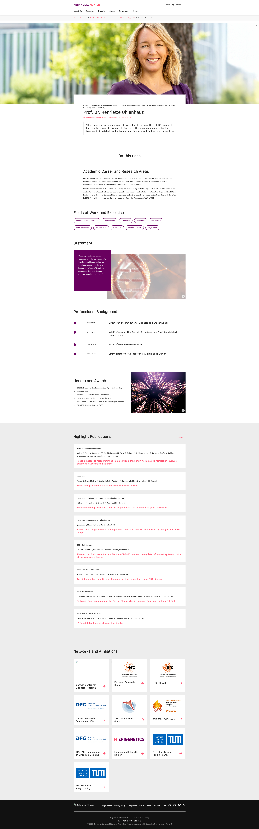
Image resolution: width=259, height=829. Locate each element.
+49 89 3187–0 (126, 821)
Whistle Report (145, 806)
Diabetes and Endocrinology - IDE (123, 18)
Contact (157, 806)
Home (76, 18)
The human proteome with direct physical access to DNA (107, 485)
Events (136, 11)
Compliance (132, 806)
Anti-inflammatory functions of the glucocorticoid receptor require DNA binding (119, 579)
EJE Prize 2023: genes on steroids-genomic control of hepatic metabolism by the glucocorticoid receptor (128, 531)
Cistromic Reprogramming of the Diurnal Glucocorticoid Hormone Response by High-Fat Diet (126, 601)
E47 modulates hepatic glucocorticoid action (100, 623)
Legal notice (107, 806)
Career (112, 11)
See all (180, 437)
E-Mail (138, 821)
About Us (78, 11)
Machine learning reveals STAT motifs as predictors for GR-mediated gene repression (122, 507)
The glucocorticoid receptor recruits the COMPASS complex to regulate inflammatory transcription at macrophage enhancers (129, 556)
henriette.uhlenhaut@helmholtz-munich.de (103, 117)
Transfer (101, 11)
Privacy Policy (119, 806)
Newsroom (123, 11)
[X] (131, 117)
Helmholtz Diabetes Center (99, 18)
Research (90, 11)
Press (168, 4)
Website (125, 117)
